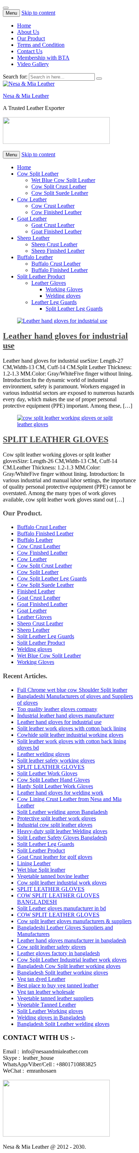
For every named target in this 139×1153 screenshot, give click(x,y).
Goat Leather (32, 219)
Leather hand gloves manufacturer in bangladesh (71, 940)
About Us (28, 32)
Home (24, 25)
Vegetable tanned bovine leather (53, 876)
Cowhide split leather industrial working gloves (70, 735)
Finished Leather (36, 591)
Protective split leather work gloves (56, 818)
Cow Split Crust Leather (58, 186)
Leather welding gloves (43, 754)
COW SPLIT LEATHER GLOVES (58, 915)
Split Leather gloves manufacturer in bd (61, 908)
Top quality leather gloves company (57, 709)
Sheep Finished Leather (57, 251)
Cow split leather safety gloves (51, 947)
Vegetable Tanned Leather (46, 1005)
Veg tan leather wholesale (45, 992)
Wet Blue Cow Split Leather (63, 180)
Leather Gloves (48, 283)
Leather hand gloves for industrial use (59, 722)
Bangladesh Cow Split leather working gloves (68, 966)
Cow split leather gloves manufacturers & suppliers (74, 921)
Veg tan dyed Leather (41, 979)
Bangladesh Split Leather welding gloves (63, 1024)
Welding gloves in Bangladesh (51, 1017)
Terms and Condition (41, 45)
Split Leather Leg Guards (74, 309)
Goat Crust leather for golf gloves (54, 857)
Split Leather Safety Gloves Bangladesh (62, 838)
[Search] (99, 78)
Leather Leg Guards (54, 302)
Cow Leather (32, 199)
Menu (11, 13)
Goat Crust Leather (52, 225)
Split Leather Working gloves (50, 1011)
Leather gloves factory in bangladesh (58, 953)
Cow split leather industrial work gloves (62, 883)
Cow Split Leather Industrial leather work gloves (72, 960)
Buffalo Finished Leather (59, 270)
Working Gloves (64, 289)
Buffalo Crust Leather (56, 264)
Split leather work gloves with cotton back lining (71, 728)
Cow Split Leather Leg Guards (52, 578)
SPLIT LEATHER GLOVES (55, 439)
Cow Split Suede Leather (59, 193)
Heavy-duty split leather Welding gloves (62, 831)
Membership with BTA (43, 58)
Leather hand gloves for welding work (60, 793)
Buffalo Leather (35, 257)
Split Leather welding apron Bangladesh (62, 812)
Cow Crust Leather (52, 206)
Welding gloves (63, 296)
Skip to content (38, 13)
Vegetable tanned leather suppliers (55, 998)
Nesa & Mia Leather (26, 96)
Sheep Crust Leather (54, 244)
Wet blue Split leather (41, 870)
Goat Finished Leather (56, 231)
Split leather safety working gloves (56, 760)
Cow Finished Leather (56, 212)
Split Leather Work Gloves (47, 773)
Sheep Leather (33, 238)
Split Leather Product (41, 276)
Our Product (31, 38)
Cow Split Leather (37, 174)
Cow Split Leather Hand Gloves (53, 780)
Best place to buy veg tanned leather (57, 985)
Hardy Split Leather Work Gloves (55, 786)
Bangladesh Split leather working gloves (62, 973)
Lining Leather (34, 863)
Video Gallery (33, 64)
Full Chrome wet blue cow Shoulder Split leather (72, 690)
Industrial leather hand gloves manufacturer (65, 716)
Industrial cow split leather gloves (54, 825)
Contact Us (29, 51)
